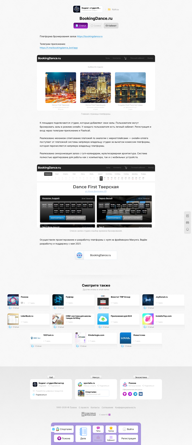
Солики (97, 25)
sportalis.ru (89, 383)
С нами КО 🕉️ (104, 415)
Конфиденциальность (125, 407)
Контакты (95, 407)
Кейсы (115, 9)
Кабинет (112, 25)
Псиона (132, 383)
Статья (82, 25)
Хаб (51, 377)
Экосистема (141, 377)
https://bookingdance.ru (89, 36)
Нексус (96, 377)
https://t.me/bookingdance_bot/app (59, 47)
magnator (42, 386)
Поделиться (55, 386)
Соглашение (107, 407)
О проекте (84, 407)
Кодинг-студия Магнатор (51, 383)
